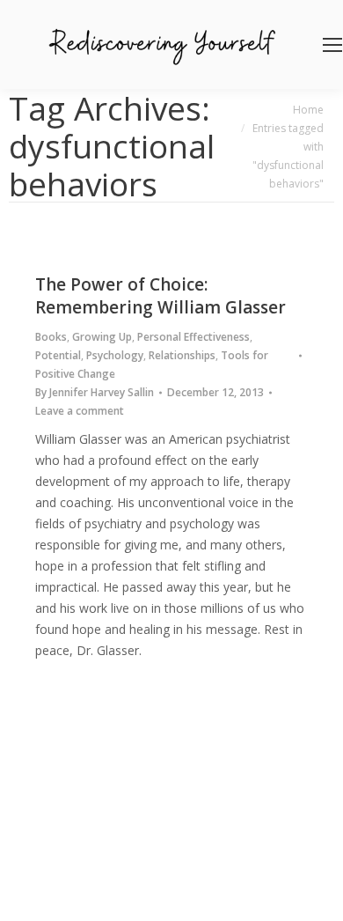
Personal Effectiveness (193, 336)
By (94, 392)
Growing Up (102, 336)
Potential (58, 355)
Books (51, 336)
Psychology (114, 355)
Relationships (182, 355)
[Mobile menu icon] (332, 44)
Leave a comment (79, 410)
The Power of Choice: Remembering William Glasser (160, 296)
